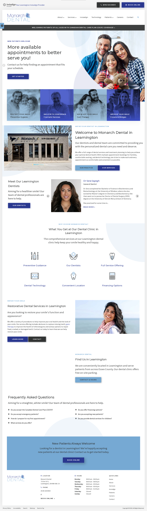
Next (143, 65)
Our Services (108, 168)
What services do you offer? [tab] (21, 423)
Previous (4, 65)
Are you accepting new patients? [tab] (90, 414)
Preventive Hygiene (19, 117)
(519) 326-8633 (46, 491)
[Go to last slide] (48, 196)
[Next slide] (137, 196)
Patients (108, 17)
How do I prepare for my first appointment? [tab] (28, 418)
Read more (88, 212)
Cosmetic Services (52, 117)
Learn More (17, 339)
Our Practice (86, 168)
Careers (120, 17)
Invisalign (84, 17)
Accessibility (17, 508)
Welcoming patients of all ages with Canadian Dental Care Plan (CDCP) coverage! (73, 27)
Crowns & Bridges (118, 117)
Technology (96, 17)
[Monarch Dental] (16, 483)
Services (71, 17)
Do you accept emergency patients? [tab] (25, 414)
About (60, 17)
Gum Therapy (83, 117)
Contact (130, 17)
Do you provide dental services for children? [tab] (95, 418)
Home (111, 479)
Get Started (18, 76)
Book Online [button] (133, 5)
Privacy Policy (7, 508)
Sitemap (32, 508)
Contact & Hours (88, 380)
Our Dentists (19, 205)
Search (25, 508)
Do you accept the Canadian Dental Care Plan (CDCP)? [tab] (32, 410)
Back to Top (40, 508)
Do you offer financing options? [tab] (90, 410)
